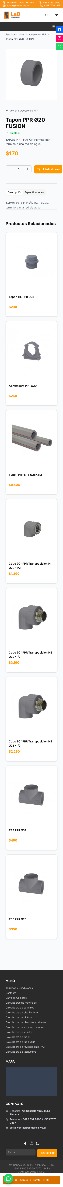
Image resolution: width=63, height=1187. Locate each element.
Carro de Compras (16, 997)
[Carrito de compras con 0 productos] (56, 15)
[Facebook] (25, 1143)
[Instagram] (31, 1143)
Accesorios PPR (37, 34)
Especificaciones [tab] (34, 192)
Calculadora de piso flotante (22, 1012)
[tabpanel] (31, 205)
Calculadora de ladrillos (19, 1032)
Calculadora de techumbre (21, 1051)
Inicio (21, 34)
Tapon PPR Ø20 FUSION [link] (20, 38)
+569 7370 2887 (52, 5)
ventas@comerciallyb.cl (18, 5)
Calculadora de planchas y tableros (26, 1022)
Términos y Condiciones (19, 987)
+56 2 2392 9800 (51, 2)
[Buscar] (46, 15)
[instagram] (59, 38)
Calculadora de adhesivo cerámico (25, 1027)
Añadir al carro (51, 169)
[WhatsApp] (38, 1143)
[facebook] (59, 29)
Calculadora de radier (18, 1036)
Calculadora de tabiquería (20, 1041)
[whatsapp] (59, 46)
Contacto (11, 992)
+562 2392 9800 (31, 1119)
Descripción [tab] (14, 192)
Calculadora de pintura (19, 1017)
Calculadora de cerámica (20, 1007)
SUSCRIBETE (47, 1152)
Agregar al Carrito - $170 (34, 1179)
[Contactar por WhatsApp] (8, 1178)
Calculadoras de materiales (21, 1002)
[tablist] (26, 192)
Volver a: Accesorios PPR (24, 110)
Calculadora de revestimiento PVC (25, 1046)
